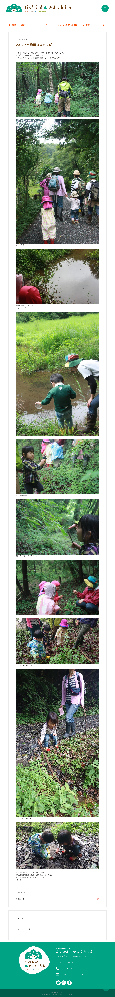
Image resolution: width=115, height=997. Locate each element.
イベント (48, 25)
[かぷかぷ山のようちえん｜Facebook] (69, 982)
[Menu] (105, 8)
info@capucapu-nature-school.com (75, 975)
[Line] (58, 982)
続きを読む (87, 25)
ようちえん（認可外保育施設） (67, 25)
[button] (104, 25)
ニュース (38, 25)
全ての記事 (12, 25)
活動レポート (25, 25)
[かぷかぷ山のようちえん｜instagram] (63, 982)
